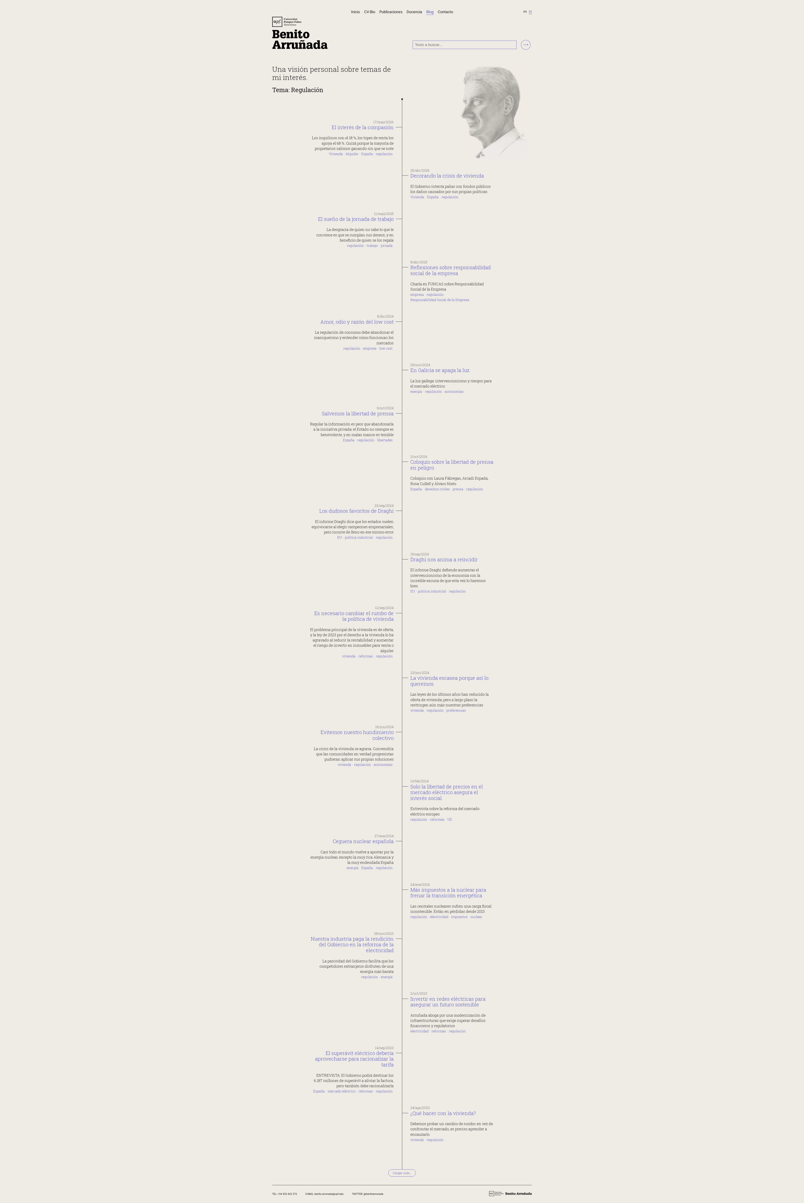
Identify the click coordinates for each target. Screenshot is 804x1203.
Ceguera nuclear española (363, 841)
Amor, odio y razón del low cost (357, 321)
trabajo (372, 245)
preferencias (456, 710)
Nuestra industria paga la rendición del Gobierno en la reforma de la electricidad (352, 944)
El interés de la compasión (363, 127)
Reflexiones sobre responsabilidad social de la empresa (450, 270)
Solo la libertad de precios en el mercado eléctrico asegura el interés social (446, 792)
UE (449, 819)
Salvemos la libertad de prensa (358, 413)
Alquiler (352, 154)
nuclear (476, 916)
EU (339, 537)
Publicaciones (390, 12)
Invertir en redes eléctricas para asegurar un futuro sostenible (448, 1002)
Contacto (445, 12)
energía (416, 391)
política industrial (359, 537)
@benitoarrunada (373, 1194)
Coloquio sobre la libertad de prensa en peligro (451, 465)
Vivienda (336, 154)
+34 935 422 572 (287, 1194)
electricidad (439, 916)
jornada (387, 245)
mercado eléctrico (342, 1091)
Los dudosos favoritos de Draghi (356, 510)
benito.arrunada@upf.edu (329, 1194)
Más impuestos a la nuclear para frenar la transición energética (448, 892)
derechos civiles (437, 489)
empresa (417, 294)
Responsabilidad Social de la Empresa (439, 300)
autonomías (454, 391)
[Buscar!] (526, 45)
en (525, 11)
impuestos (459, 916)
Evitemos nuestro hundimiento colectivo (357, 735)
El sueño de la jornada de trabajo (356, 219)
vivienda (349, 656)
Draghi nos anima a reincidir (444, 559)
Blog (430, 12)
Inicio (355, 12)
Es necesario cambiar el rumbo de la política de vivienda (354, 616)
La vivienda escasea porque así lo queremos (449, 681)
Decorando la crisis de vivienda (447, 175)
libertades (385, 440)
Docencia (414, 12)
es (530, 11)
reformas (365, 656)
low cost (386, 348)
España (367, 154)
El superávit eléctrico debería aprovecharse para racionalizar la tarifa (354, 1059)
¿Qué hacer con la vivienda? (443, 1113)
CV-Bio (369, 12)
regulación (384, 154)
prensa (458, 489)
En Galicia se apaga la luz (439, 370)
